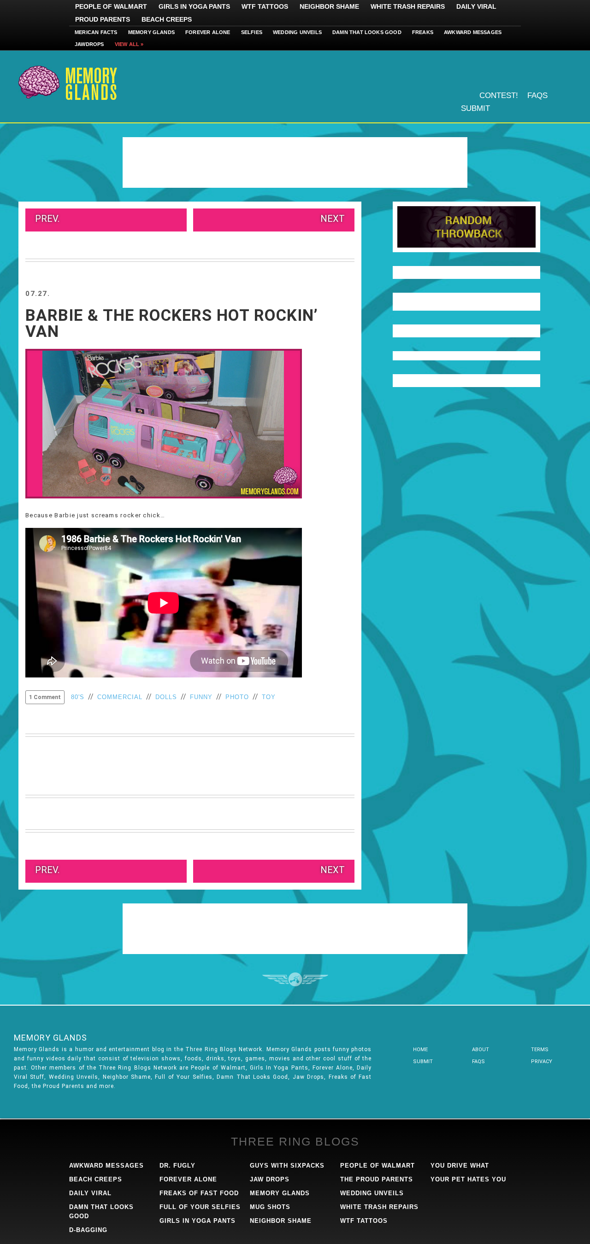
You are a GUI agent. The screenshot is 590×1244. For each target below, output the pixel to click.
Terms (540, 1050)
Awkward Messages (473, 32)
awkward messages (106, 1165)
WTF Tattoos (265, 6)
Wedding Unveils (297, 32)
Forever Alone (207, 32)
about (480, 1050)
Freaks (422, 32)
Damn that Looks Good (366, 32)
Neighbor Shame (329, 6)
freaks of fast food (199, 1193)
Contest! (498, 95)
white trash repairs (379, 1206)
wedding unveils (372, 1193)
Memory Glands (151, 32)
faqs (478, 1062)
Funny (201, 697)
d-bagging (88, 1230)
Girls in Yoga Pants (194, 6)
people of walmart (377, 1165)
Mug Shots (270, 1206)
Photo (237, 697)
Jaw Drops (269, 1179)
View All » (129, 44)
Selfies (251, 32)
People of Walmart (111, 6)
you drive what (460, 1165)
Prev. (47, 218)
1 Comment (45, 697)
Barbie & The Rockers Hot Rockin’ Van (171, 323)
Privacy (541, 1062)
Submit (475, 108)
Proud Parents (102, 19)
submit (423, 1062)
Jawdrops (89, 44)
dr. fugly (177, 1165)
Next (332, 218)
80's (77, 697)
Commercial (119, 697)
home (420, 1050)
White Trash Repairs (408, 6)
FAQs (537, 95)
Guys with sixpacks (287, 1165)
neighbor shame (281, 1220)
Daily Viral (476, 6)
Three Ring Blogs (295, 1141)
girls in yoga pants (197, 1220)
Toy (269, 697)
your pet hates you (468, 1179)
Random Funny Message (466, 227)
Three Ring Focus (295, 979)
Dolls (166, 697)
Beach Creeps (167, 19)
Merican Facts (96, 32)
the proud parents (376, 1179)
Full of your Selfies (200, 1206)
